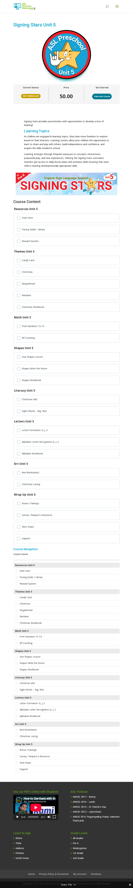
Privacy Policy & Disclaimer (54, 874)
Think (18, 843)
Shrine (19, 838)
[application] (35, 807)
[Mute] (49, 817)
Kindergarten (80, 848)
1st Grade (78, 853)
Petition (20, 853)
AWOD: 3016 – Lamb (84, 801)
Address (20, 848)
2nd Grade (78, 858)
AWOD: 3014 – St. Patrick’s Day (89, 806)
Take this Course (102, 96)
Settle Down (22, 858)
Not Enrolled (31, 96)
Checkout (96, 874)
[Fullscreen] (54, 817)
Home (31, 874)
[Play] (17, 817)
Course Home (20, 554)
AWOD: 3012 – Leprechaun (87, 811)
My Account (79, 874)
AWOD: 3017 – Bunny (84, 796)
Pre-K (76, 843)
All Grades (78, 838)
